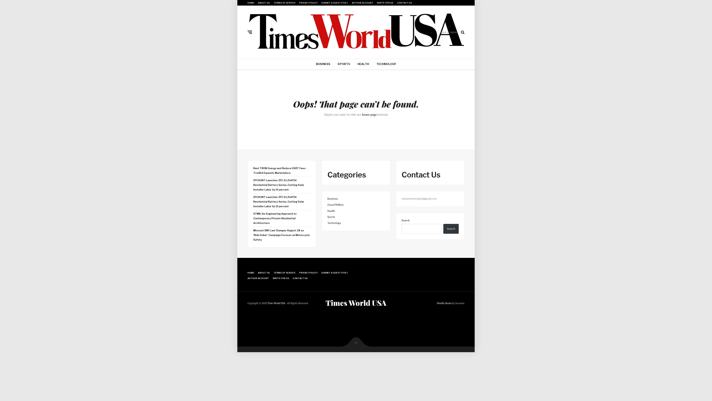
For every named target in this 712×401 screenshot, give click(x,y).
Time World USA (276, 303)
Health (363, 64)
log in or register (449, 32)
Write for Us (385, 2)
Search (406, 220)
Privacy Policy (308, 2)
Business (323, 64)
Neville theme (444, 303)
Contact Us (404, 2)
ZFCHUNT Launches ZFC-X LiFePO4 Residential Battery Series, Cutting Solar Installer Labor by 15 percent (278, 185)
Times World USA (356, 303)
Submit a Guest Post (334, 2)
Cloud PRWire (335, 204)
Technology (386, 64)
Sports (344, 64)
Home (251, 2)
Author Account (362, 2)
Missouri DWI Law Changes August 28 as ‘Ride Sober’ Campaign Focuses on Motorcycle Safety (281, 235)
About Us (264, 2)
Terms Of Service (285, 2)
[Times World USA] (356, 31)
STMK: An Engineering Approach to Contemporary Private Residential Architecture (274, 218)
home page (369, 115)
